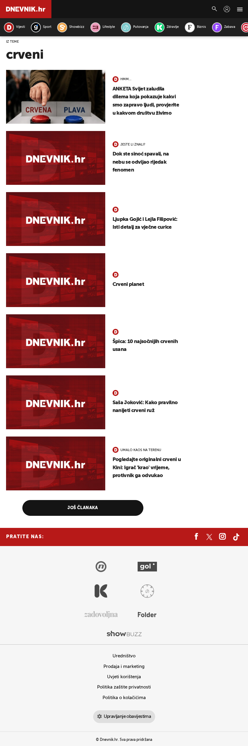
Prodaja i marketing (124, 666)
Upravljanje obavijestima (127, 716)
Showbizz (76, 27)
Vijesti (20, 27)
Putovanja (140, 27)
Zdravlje (173, 27)
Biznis (201, 27)
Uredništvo (124, 656)
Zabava (229, 27)
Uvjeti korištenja (124, 677)
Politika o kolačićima (124, 697)
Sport (47, 27)
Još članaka (82, 508)
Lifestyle (109, 27)
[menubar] (227, 9)
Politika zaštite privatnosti (124, 687)
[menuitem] (227, 9)
